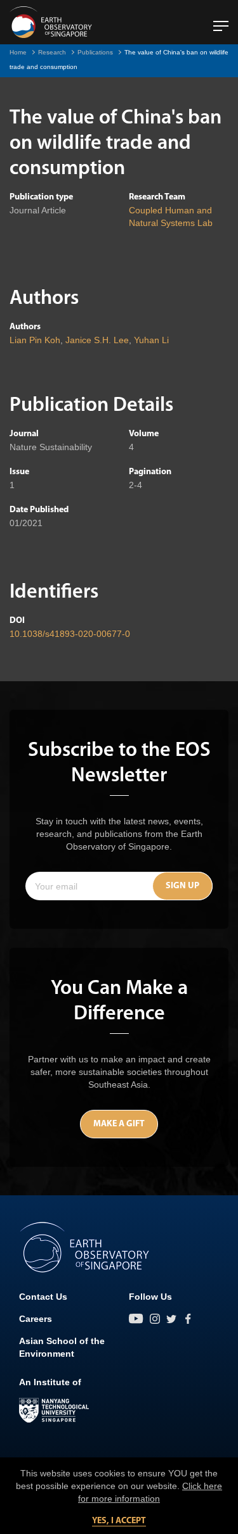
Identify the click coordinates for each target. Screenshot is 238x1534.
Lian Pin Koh (35, 340)
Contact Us (43, 1297)
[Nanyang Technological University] (54, 1410)
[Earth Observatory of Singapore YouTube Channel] (136, 1318)
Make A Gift (119, 1124)
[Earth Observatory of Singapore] (51, 22)
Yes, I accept (119, 1521)
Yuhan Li (151, 340)
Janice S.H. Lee (97, 340)
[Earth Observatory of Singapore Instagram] (155, 1318)
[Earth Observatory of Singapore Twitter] (171, 1318)
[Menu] (220, 21)
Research (52, 52)
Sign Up (182, 886)
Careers (35, 1319)
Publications (95, 52)
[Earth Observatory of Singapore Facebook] (188, 1318)
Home (18, 52)
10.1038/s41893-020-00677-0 (70, 634)
